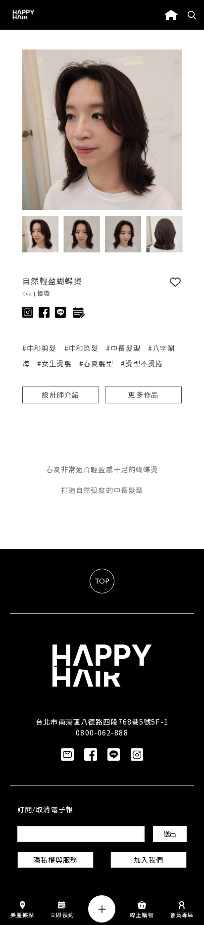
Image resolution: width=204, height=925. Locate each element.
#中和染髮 (81, 348)
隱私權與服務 (55, 861)
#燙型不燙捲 (142, 363)
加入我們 (148, 861)
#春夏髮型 (96, 363)
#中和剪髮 (39, 348)
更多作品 (143, 395)
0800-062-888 (102, 732)
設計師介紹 (60, 395)
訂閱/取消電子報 (45, 810)
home (171, 15)
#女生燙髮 (54, 363)
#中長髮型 (123, 348)
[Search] (192, 15)
